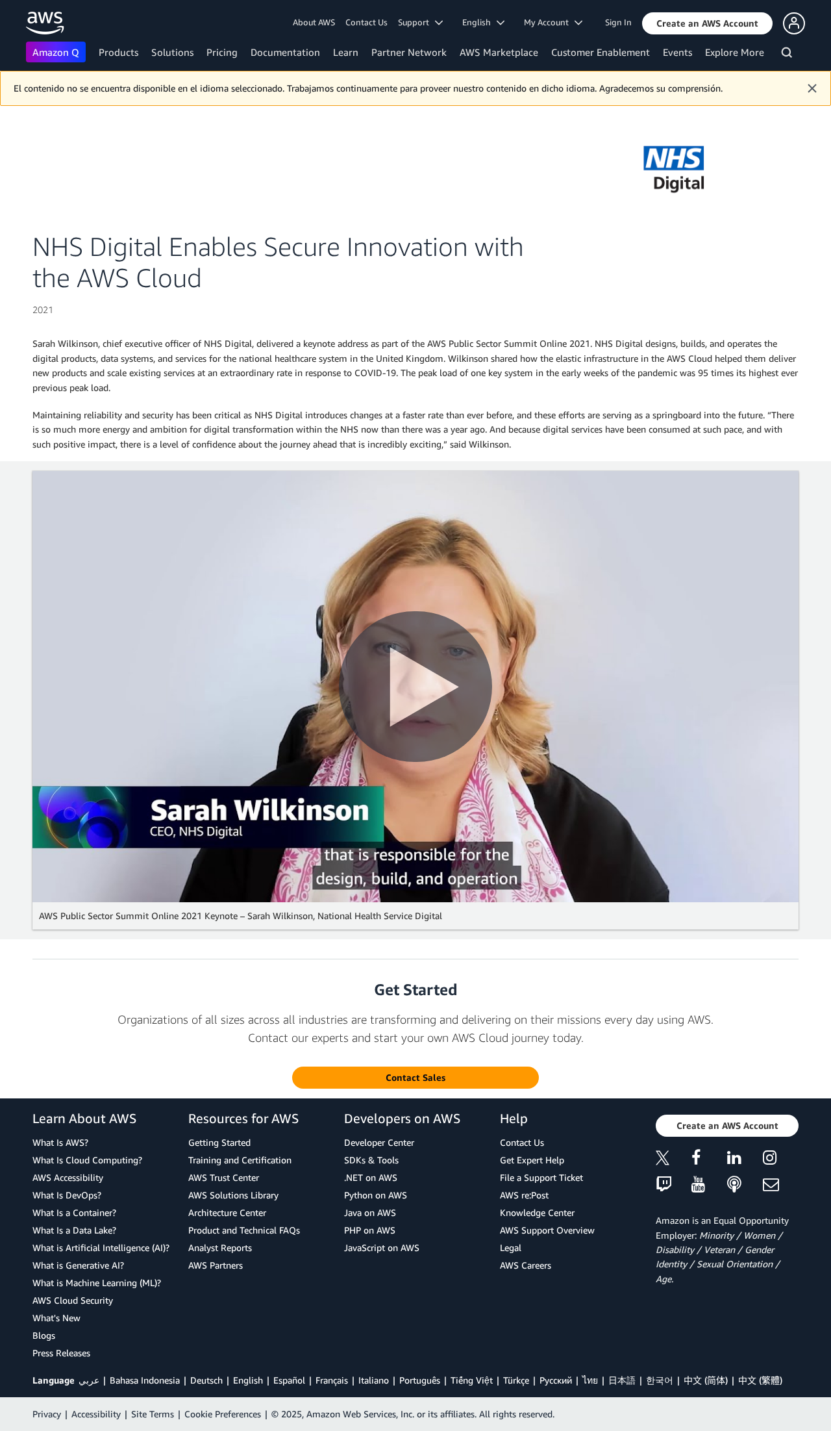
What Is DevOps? (66, 1194)
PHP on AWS (369, 1229)
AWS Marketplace (499, 52)
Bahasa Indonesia (145, 1380)
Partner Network (409, 52)
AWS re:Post (524, 1194)
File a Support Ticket (541, 1177)
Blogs (43, 1335)
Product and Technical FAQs (244, 1229)
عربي (89, 1380)
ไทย (590, 1380)
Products (118, 52)
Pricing (222, 52)
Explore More (734, 52)
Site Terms (152, 1413)
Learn (345, 52)
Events (677, 52)
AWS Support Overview (547, 1229)
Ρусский (556, 1380)
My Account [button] (549, 22)
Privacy (46, 1413)
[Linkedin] (745, 1160)
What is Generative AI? (78, 1265)
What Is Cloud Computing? (87, 1159)
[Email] (781, 1185)
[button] (707, 23)
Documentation (285, 52)
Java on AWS (370, 1212)
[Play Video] (415, 686)
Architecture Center (227, 1212)
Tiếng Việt (472, 1380)
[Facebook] (709, 1160)
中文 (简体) (706, 1380)
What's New (56, 1317)
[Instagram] (781, 1160)
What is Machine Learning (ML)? (96, 1282)
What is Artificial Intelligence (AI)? (100, 1247)
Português (419, 1380)
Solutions (172, 52)
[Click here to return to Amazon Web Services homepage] (45, 23)
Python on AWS (375, 1194)
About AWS (314, 22)
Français (332, 1380)
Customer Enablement (600, 52)
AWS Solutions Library (233, 1194)
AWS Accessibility (67, 1177)
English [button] (479, 22)
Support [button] (416, 22)
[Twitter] (673, 1160)
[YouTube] (709, 1185)
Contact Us (366, 22)
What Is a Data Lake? (74, 1229)
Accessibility (96, 1413)
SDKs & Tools (371, 1159)
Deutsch (206, 1380)
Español (289, 1380)
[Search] (788, 54)
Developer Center (379, 1142)
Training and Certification (239, 1159)
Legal (510, 1247)
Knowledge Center (537, 1212)
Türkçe (516, 1380)
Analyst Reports (220, 1247)
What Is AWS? (60, 1142)
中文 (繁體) (760, 1380)
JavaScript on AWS (381, 1247)
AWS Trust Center (223, 1177)
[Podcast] (745, 1185)
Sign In (618, 22)
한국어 (659, 1380)
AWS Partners (215, 1265)
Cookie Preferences (222, 1413)
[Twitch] (673, 1185)
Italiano (373, 1380)
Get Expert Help (532, 1159)
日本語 (622, 1380)
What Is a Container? (74, 1212)
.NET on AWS (370, 1177)
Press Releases (61, 1352)
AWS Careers (525, 1265)
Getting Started (219, 1142)
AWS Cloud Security (72, 1300)
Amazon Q (55, 52)
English (248, 1380)
